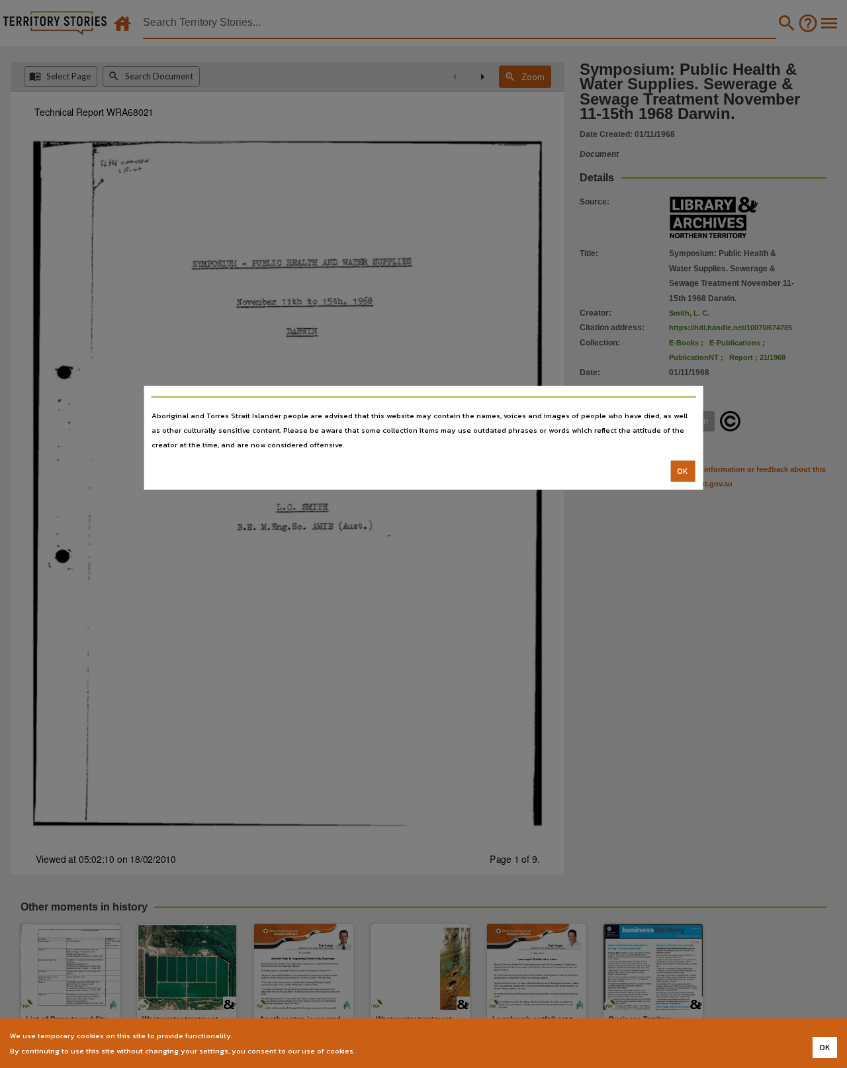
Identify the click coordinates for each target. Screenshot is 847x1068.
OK (682, 471)
